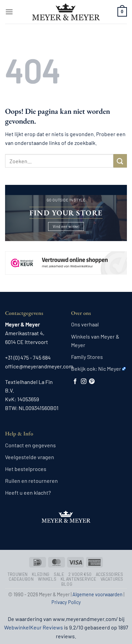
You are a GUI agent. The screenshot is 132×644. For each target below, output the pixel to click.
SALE (59, 574)
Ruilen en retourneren (31, 480)
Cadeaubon (21, 579)
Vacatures (112, 579)
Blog (66, 584)
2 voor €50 (79, 574)
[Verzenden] (120, 160)
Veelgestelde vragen (29, 457)
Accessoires (109, 574)
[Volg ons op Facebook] (75, 382)
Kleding (40, 574)
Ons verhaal (85, 324)
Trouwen (17, 574)
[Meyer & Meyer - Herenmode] (66, 12)
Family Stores (87, 356)
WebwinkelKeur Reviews (33, 627)
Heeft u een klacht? (28, 492)
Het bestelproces (25, 469)
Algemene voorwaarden (97, 594)
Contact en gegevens (30, 445)
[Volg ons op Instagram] (83, 382)
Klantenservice (78, 579)
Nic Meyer (109, 368)
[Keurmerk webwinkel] (66, 257)
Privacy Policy (66, 602)
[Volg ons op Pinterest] (91, 382)
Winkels (47, 579)
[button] (9, 11)
